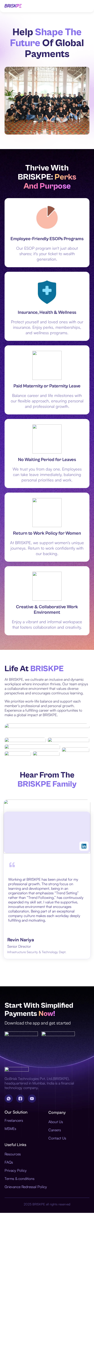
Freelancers (14, 1120)
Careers (54, 1130)
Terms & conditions (19, 1178)
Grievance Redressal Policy (26, 1186)
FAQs (9, 1162)
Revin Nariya (20, 939)
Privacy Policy (16, 1170)
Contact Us (57, 1138)
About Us (55, 1121)
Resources (13, 1154)
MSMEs (10, 1128)
